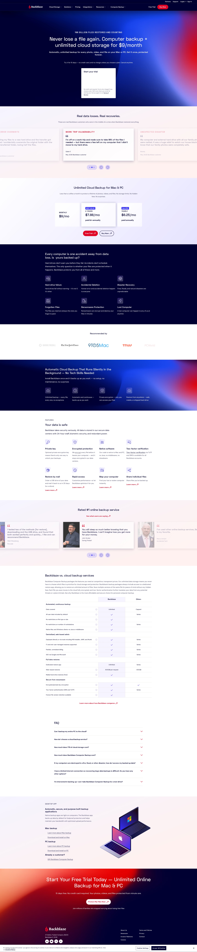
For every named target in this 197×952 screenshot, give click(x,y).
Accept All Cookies (158, 948)
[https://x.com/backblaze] (56, 941)
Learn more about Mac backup (59, 833)
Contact (142, 937)
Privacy (141, 933)
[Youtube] (51, 941)
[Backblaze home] (36, 7)
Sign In (189, 1)
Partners (168, 1)
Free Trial (152, 7)
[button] (183, 1)
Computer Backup (117, 7)
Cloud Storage (54, 7)
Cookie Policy (10, 950)
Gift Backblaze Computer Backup (60, 859)
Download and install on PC (58, 851)
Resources (100, 7)
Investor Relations (127, 937)
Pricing (77, 7)
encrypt (78, 452)
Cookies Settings (142, 948)
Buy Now (163, 7)
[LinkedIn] (47, 941)
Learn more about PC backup (59, 846)
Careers (123, 940)
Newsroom (124, 933)
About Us (124, 930)
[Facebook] (61, 941)
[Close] (193, 948)
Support (175, 1)
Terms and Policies (145, 930)
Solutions (67, 7)
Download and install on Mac (59, 837)
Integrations (87, 7)
